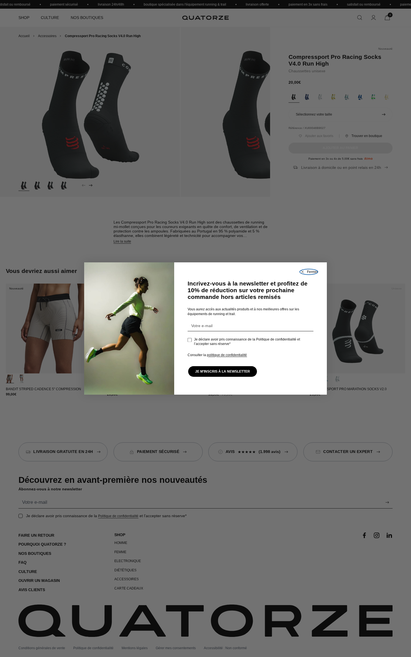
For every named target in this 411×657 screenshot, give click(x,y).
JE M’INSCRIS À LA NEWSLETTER (222, 371)
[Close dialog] (309, 272)
